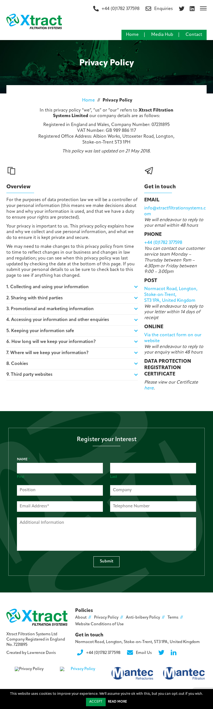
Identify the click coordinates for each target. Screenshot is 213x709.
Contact (194, 35)
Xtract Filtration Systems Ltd (31, 634)
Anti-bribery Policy (143, 618)
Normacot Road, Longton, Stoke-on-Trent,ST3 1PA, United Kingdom (170, 295)
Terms (173, 618)
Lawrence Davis (41, 653)
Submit (106, 561)
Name (23, 459)
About (81, 618)
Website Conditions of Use (99, 624)
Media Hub (162, 35)
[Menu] (203, 8)
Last (113, 477)
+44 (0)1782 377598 (163, 243)
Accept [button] (95, 701)
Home (132, 35)
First (20, 477)
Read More (117, 701)
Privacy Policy (106, 618)
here (149, 388)
